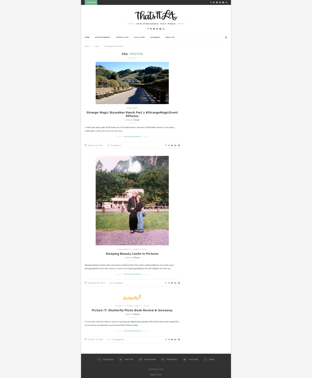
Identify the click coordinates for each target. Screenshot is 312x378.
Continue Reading (132, 137)
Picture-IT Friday (133, 306)
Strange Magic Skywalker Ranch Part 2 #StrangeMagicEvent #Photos (132, 114)
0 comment (116, 145)
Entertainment (102, 37)
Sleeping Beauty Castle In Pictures (132, 253)
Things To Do (122, 37)
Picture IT (119, 306)
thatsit (136, 120)
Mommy (136, 249)
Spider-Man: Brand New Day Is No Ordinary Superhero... (124, 3)
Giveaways (155, 37)
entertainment (132, 108)
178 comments (117, 339)
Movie (144, 249)
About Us (170, 37)
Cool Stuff (139, 37)
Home (87, 37)
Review (146, 306)
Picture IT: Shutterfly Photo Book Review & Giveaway (132, 310)
